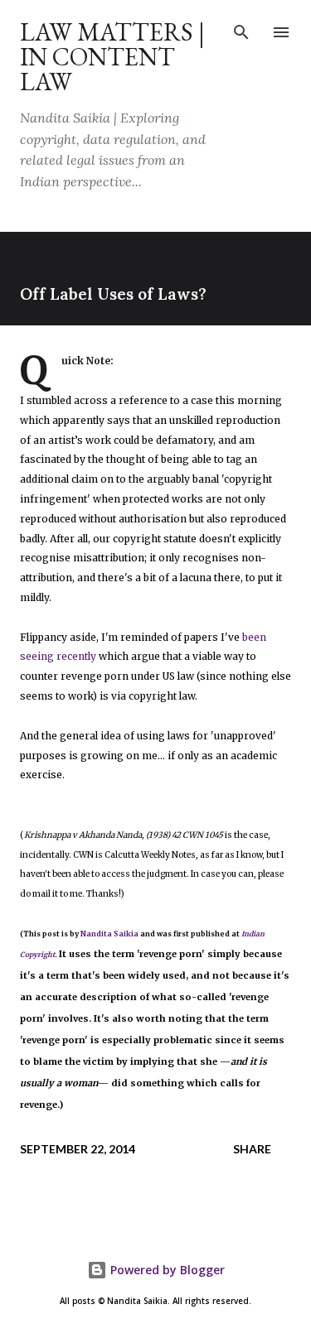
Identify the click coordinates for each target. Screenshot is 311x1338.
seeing (37, 656)
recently (76, 656)
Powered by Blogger (166, 1270)
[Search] (241, 30)
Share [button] (252, 1149)
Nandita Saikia (109, 934)
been (254, 637)
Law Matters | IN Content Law (112, 57)
